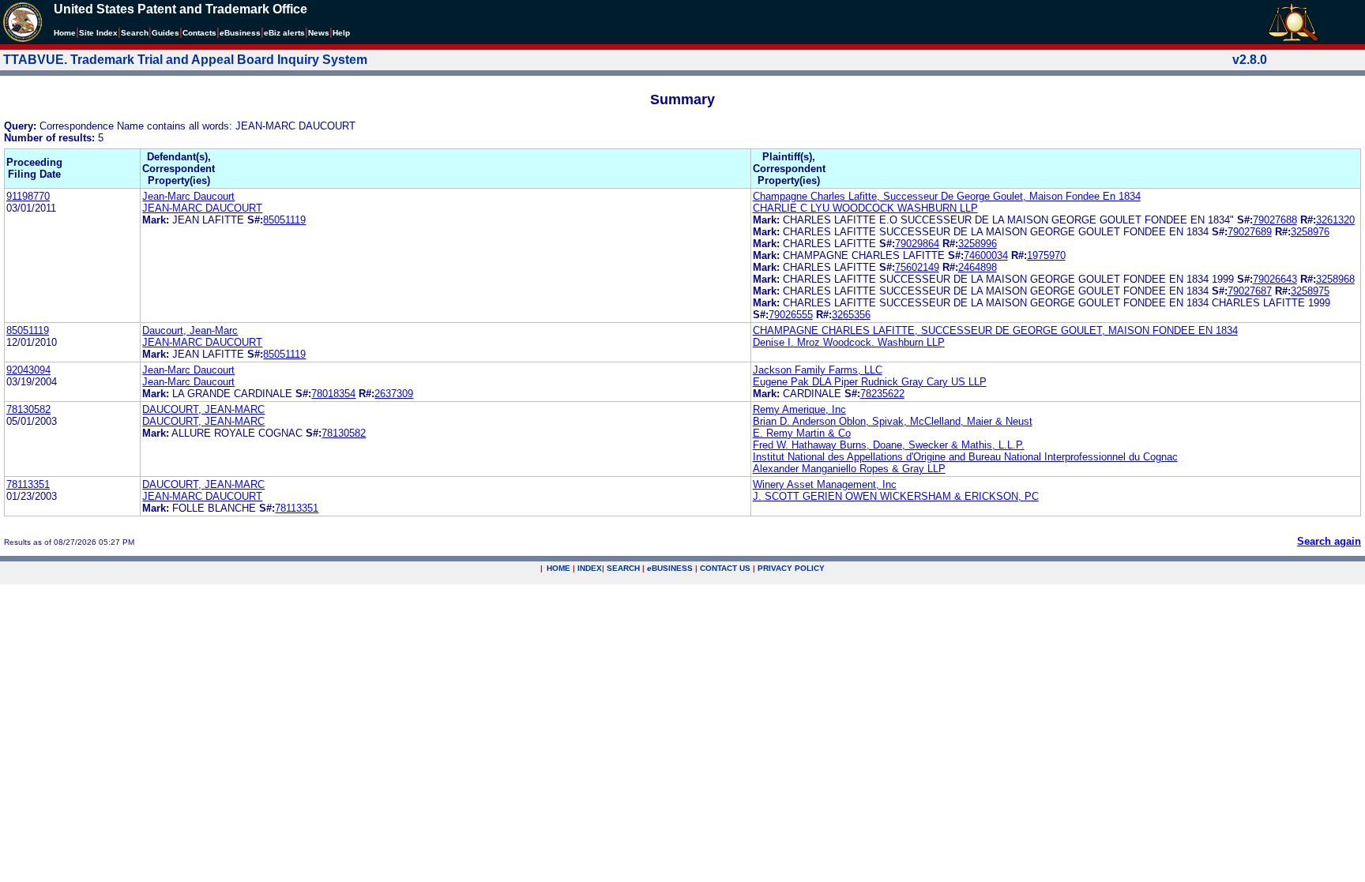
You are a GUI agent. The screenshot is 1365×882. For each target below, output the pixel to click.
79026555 (791, 315)
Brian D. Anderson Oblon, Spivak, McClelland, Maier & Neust (892, 421)
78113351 (28, 484)
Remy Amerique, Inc (799, 409)
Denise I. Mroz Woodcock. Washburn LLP (849, 342)
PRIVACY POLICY (791, 568)
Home (65, 32)
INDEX (589, 568)
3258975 (1310, 291)
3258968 (1335, 279)
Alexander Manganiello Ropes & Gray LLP (849, 469)
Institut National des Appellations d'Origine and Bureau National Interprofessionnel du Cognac (965, 457)
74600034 (986, 255)
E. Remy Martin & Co (802, 433)
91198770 (28, 196)
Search (135, 32)
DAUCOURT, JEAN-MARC (203, 409)
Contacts (199, 32)
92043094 (28, 370)
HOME (558, 568)
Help (341, 32)
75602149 (917, 267)
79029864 (917, 244)
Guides (165, 32)
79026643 (1275, 279)
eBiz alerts (284, 32)
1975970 (1046, 255)
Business (240, 32)
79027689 (1250, 232)
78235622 (882, 394)
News (318, 32)
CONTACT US (725, 568)
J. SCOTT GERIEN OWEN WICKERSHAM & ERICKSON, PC (896, 496)
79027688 (1275, 220)
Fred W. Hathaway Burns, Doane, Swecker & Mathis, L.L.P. (889, 445)
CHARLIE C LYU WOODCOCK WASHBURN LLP (865, 208)
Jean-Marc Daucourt (188, 196)
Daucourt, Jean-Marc (190, 330)
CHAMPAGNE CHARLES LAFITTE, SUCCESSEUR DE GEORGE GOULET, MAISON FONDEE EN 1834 (995, 330)
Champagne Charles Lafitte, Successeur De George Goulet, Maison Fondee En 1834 (947, 196)
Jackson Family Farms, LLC (817, 370)
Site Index (98, 32)
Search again (1329, 541)
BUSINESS (670, 568)
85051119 (284, 220)
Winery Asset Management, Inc (825, 484)
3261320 (1335, 220)
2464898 (977, 267)
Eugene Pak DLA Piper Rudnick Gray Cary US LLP (870, 382)
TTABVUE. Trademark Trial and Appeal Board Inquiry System (185, 59)
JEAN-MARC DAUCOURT (202, 208)
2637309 (393, 394)
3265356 (851, 315)
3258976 (1310, 232)
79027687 (1250, 291)
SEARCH (623, 568)
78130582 (28, 409)
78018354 (333, 394)
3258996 (977, 244)
